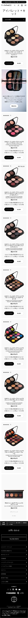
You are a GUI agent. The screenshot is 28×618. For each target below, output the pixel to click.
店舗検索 (25, 522)
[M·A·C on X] (10, 589)
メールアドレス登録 (6, 566)
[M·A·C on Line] (16, 589)
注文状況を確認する (6, 550)
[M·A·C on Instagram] (13, 589)
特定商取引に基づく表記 (13, 607)
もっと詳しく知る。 (6, 615)
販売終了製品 (4, 577)
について (5, 554)
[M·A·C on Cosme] (11, 593)
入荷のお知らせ (9, 415)
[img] (14, 35)
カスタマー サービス (6, 547)
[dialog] (14, 53)
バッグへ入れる (9, 63)
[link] (14, 106)
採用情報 (3, 574)
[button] (25, 5)
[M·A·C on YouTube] (19, 589)
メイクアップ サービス (7, 562)
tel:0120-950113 (14, 539)
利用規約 (18, 606)
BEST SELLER (21, 166)
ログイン (3, 570)
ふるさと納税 (4, 581)
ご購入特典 (17, 522)
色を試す (19, 63)
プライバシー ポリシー (11, 606)
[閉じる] (24, 612)
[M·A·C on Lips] (20, 593)
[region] (14, 613)
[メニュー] (25, 5)
